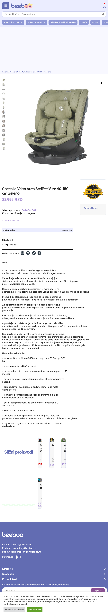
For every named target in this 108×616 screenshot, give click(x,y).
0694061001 (29, 210)
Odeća (84, 22)
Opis (4, 262)
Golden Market (91, 208)
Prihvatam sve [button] (34, 609)
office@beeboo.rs (31, 551)
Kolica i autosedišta (36, 22)
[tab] (4, 263)
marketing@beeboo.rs (23, 548)
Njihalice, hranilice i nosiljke (63, 22)
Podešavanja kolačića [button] (14, 609)
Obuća (95, 22)
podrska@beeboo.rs (20, 544)
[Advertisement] (54, 49)
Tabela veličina (12, 220)
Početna (5, 72)
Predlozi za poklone (13, 22)
